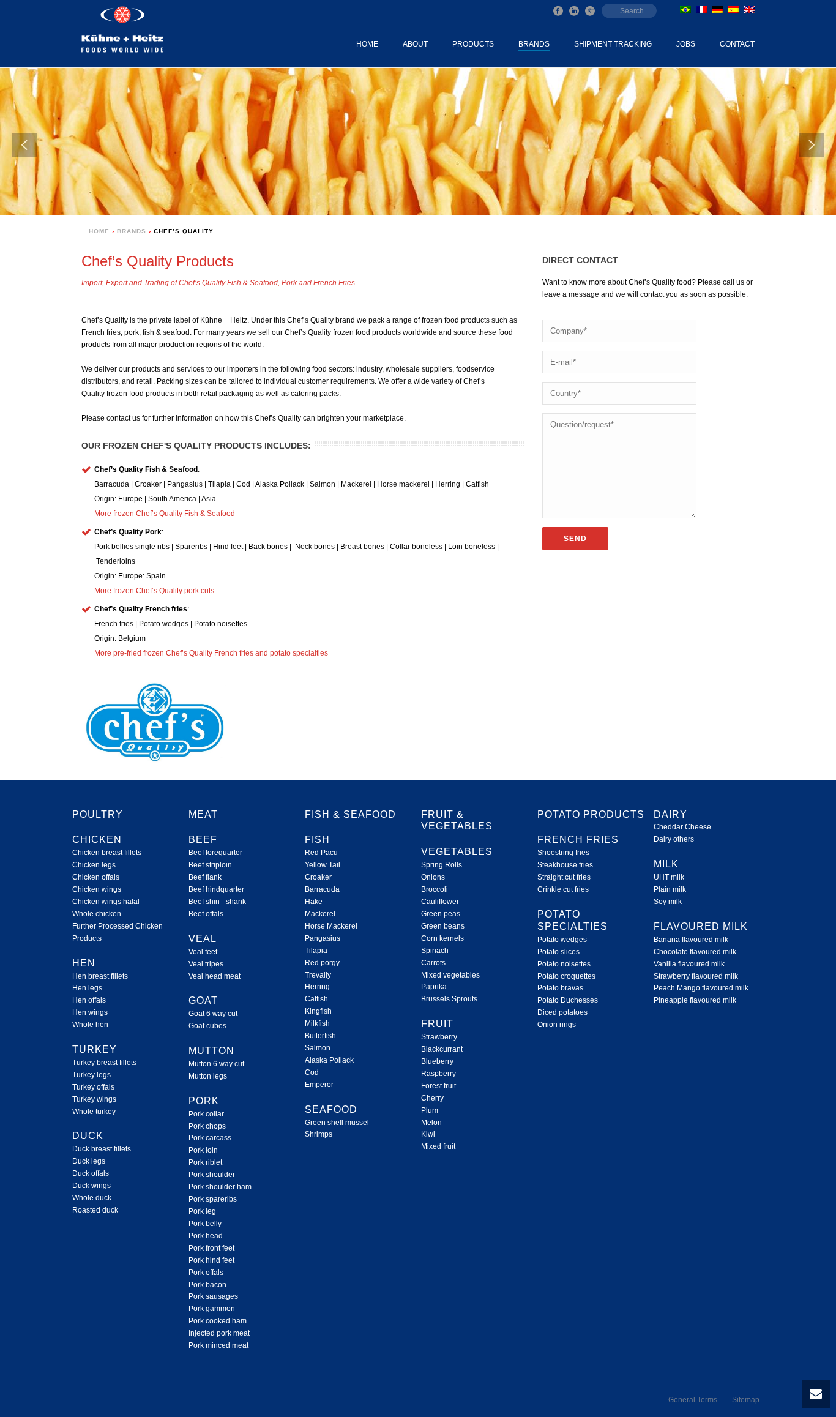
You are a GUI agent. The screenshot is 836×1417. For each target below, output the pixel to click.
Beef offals (205, 914)
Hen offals (89, 1000)
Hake (314, 901)
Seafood (331, 1109)
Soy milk (668, 901)
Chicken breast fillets (106, 852)
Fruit (437, 1024)
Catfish (316, 999)
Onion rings (556, 1024)
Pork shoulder (211, 1174)
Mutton (211, 1050)
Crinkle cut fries (563, 889)
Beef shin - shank (217, 901)
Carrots (433, 963)
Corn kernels (442, 938)
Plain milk (670, 889)
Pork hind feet (211, 1260)
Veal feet (202, 952)
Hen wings (90, 1012)
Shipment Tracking (613, 44)
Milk (666, 864)
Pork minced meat (218, 1345)
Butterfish (320, 1035)
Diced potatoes (562, 1012)
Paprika (434, 986)
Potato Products (590, 814)
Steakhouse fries (565, 865)
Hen (83, 963)
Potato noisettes (564, 964)
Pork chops (207, 1126)
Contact (737, 44)
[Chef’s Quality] (155, 722)
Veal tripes (205, 964)
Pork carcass (209, 1138)
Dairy (670, 814)
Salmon (317, 1048)
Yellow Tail (322, 865)
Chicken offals (95, 877)
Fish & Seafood (350, 814)
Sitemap (745, 1400)
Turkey (94, 1049)
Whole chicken (96, 914)
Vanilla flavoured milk (689, 964)
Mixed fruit (438, 1146)
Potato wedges (562, 939)
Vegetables (457, 852)
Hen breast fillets (100, 976)
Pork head (205, 1236)
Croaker (318, 877)
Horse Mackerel (331, 926)
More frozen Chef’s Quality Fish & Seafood (164, 513)
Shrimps (318, 1134)
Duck (87, 1136)
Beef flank (205, 877)
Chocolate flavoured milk (695, 952)
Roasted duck (95, 1210)
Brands (534, 44)
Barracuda (322, 889)
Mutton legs (207, 1076)
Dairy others (674, 839)
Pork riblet (205, 1162)
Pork (203, 1101)
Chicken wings (96, 889)
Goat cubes (207, 1026)
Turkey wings (94, 1099)
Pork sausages (213, 1296)
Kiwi (428, 1134)
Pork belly (205, 1223)
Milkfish (317, 1023)
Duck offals (90, 1173)
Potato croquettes (566, 976)
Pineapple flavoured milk (695, 1000)
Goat (203, 1000)
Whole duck (91, 1198)
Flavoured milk (701, 926)
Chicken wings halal (106, 901)
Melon (431, 1122)
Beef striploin (210, 865)
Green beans (443, 926)
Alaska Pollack (329, 1060)
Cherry (432, 1098)
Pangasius (322, 938)
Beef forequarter (215, 852)
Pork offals (205, 1272)
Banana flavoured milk (691, 939)
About (415, 44)
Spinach (435, 950)
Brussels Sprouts (449, 999)
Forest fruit (438, 1086)
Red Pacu (321, 852)
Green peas (440, 914)
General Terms (692, 1400)
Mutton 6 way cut (216, 1064)
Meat (203, 814)
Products (473, 44)
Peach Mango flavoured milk (701, 988)
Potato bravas (560, 988)
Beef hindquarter (216, 889)
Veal (202, 938)
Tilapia (316, 950)
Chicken (97, 839)
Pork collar (206, 1114)
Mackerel (320, 914)
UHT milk (669, 877)
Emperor (319, 1084)
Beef (202, 839)
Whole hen (90, 1024)
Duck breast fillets (101, 1149)
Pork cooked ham (217, 1321)
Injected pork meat (219, 1333)
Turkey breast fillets (104, 1062)
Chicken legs (94, 865)
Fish (317, 839)
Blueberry (437, 1061)
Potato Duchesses (567, 1000)
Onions (433, 877)
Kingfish (318, 1011)
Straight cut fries (564, 877)
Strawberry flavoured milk (696, 976)
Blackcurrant (442, 1049)
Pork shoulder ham (220, 1187)
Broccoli (434, 889)
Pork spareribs (212, 1199)
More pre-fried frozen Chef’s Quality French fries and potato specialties (211, 653)
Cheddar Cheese (682, 827)
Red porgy (322, 963)
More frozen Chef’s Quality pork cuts (154, 590)
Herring (317, 986)
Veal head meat (214, 976)
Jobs (685, 44)
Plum (429, 1110)
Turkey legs (91, 1075)
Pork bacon (207, 1285)
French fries (578, 839)
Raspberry (438, 1073)
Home (367, 44)
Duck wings (91, 1185)
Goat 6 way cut (212, 1013)
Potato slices (558, 952)
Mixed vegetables (450, 975)
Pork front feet (211, 1248)
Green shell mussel (337, 1122)
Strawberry (439, 1037)
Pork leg (202, 1211)
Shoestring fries (563, 852)
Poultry (97, 814)
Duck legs (88, 1161)
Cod (312, 1072)
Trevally (318, 975)
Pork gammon (211, 1308)
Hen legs (87, 988)
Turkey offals (93, 1087)
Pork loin (203, 1150)
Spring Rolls (441, 865)
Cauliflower (440, 901)
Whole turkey (94, 1111)
